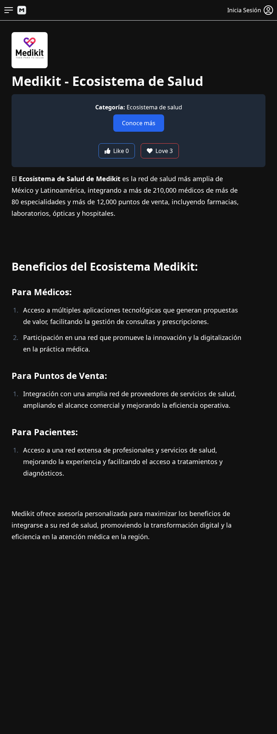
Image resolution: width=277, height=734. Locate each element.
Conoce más (138, 123)
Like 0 (121, 151)
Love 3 (164, 151)
